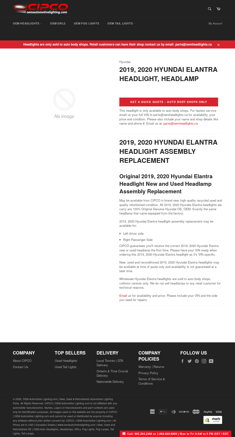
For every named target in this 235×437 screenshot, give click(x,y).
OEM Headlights (26, 23)
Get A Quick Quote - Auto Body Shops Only (168, 102)
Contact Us (20, 366)
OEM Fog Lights (86, 23)
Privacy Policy (148, 372)
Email (123, 295)
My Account (215, 23)
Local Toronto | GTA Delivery (110, 362)
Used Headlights (66, 360)
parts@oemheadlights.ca (180, 123)
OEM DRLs (58, 23)
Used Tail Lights (66, 366)
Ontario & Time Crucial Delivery (112, 373)
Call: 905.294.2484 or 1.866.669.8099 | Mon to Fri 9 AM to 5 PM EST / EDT (177, 433)
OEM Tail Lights (120, 23)
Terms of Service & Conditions (151, 381)
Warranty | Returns (151, 366)
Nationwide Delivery (110, 381)
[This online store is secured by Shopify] (212, 422)
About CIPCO (22, 360)
